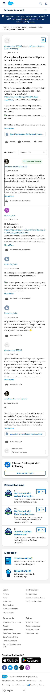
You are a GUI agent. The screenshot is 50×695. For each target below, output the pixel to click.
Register (24, 19)
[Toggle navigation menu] (45, 10)
